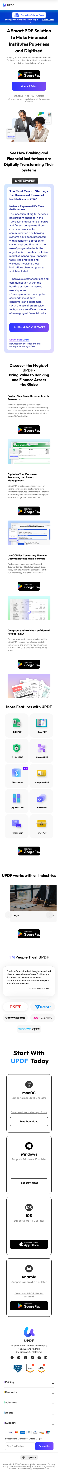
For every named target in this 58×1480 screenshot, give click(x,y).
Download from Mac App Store (29, 1112)
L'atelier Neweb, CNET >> (40, 988)
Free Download (29, 1121)
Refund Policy (24, 1469)
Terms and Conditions (20, 1466)
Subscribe (44, 1446)
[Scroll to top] (52, 1474)
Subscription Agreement (43, 1466)
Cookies (12, 1469)
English (30, 1457)
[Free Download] (29, 74)
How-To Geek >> (42, 1000)
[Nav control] (54, 5)
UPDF (10, 5)
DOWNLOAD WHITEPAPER (31, 327)
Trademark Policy (41, 1469)
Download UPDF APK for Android (29, 1295)
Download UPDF (19, 339)
